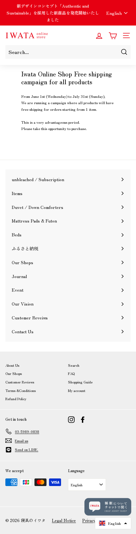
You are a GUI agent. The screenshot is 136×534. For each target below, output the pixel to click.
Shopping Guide (80, 381)
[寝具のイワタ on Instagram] (71, 419)
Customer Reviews (19, 381)
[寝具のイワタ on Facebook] (82, 419)
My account (76, 390)
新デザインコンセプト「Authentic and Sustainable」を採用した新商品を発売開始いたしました (53, 13)
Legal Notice (64, 520)
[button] (113, 523)
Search (73, 365)
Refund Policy (15, 398)
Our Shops (13, 373)
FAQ (71, 373)
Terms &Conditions (20, 390)
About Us (12, 365)
